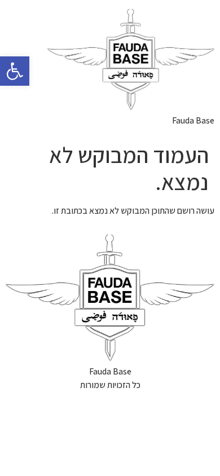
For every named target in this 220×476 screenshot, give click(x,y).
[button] (14, 71)
